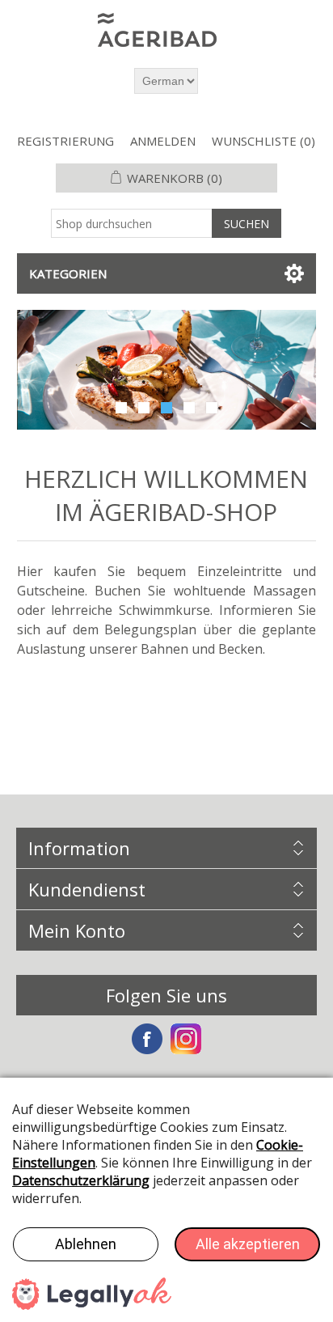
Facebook (147, 1038)
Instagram (186, 1038)
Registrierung (65, 141)
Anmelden (163, 141)
